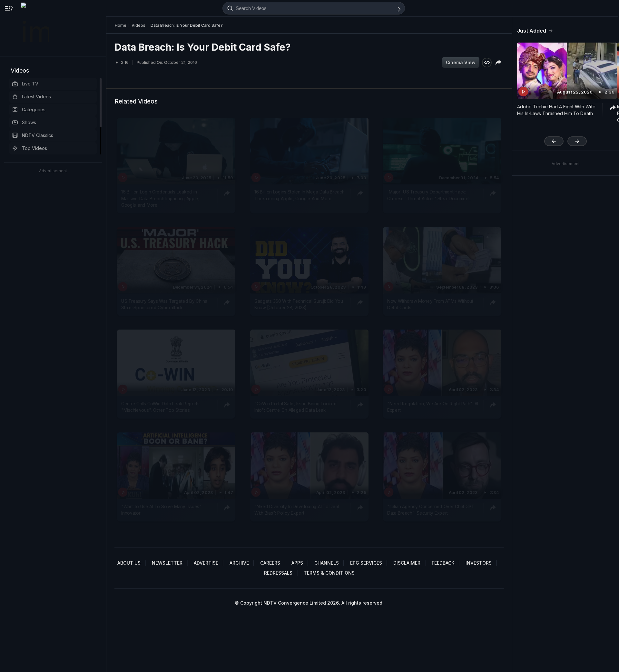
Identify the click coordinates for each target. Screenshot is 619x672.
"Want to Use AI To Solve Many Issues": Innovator (161, 509)
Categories (33, 109)
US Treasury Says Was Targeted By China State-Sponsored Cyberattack (164, 304)
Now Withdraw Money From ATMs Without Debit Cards (430, 304)
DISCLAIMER (406, 563)
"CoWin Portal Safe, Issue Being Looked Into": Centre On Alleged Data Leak (295, 407)
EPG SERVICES (366, 563)
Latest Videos (36, 96)
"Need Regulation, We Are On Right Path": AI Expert (432, 407)
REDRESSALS (278, 573)
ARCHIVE (239, 563)
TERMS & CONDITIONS (329, 573)
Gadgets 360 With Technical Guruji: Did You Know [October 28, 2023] (298, 304)
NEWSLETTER (167, 563)
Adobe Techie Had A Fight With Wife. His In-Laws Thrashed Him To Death (556, 110)
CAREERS (270, 563)
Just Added (531, 30)
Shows (29, 122)
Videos (20, 70)
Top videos (34, 148)
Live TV (30, 83)
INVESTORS (479, 563)
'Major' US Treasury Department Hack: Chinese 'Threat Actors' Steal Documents (429, 195)
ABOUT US (129, 563)
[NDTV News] (36, 28)
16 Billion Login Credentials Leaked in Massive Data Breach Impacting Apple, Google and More (160, 198)
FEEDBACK (443, 563)
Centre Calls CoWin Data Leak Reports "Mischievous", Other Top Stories (160, 407)
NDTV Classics (37, 135)
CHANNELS (326, 563)
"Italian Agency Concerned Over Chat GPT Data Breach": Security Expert (431, 509)
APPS (297, 563)
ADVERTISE (206, 563)
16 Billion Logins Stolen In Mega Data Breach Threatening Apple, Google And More (299, 195)
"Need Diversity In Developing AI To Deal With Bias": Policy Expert (296, 509)
